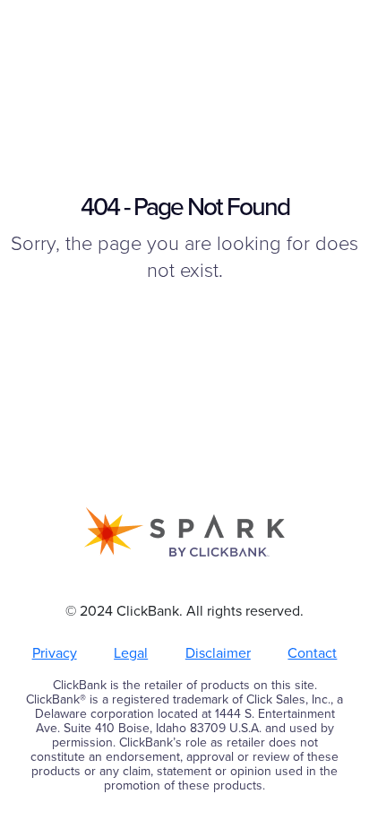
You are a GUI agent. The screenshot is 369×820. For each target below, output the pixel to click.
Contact (312, 653)
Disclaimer (218, 653)
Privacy (54, 653)
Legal (131, 653)
